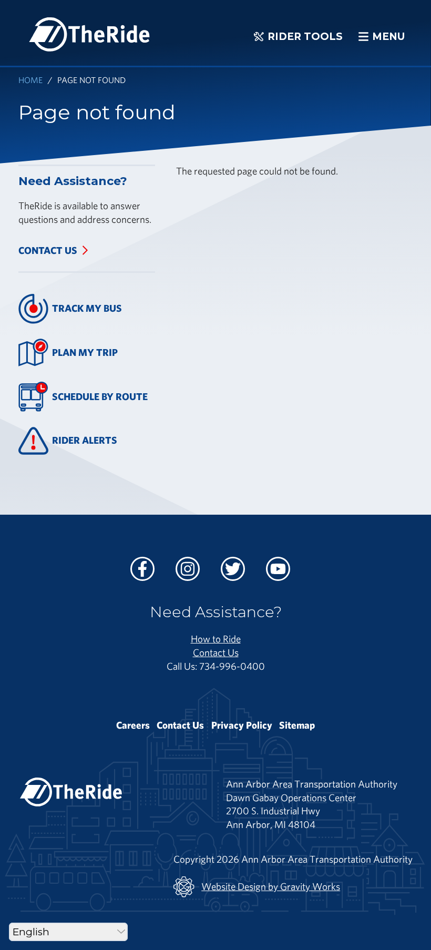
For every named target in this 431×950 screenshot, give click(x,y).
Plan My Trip (85, 352)
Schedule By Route (100, 396)
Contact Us (47, 250)
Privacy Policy (241, 725)
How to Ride (216, 639)
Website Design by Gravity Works (270, 886)
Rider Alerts (84, 440)
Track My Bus (87, 308)
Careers (133, 725)
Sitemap (297, 725)
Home (30, 80)
